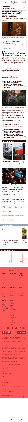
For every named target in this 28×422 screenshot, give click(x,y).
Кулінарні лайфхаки (3, 294)
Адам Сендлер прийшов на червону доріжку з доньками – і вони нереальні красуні (12, 69)
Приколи (12, 275)
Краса (20, 277)
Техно (11, 293)
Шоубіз (4, 273)
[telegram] (3, 220)
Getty (16, 184)
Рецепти (3, 289)
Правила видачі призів (13, 318)
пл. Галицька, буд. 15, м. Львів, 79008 (11, 387)
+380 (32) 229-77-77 (7, 368)
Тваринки (12, 277)
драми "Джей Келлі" (13, 57)
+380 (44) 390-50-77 (7, 373)
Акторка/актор (11, 215)
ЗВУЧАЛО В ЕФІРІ (22, 293)
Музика (3, 283)
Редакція (12, 324)
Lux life (4, 300)
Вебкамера (4, 306)
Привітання (12, 291)
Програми (4, 304)
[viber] (13, 220)
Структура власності (12, 306)
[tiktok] (19, 328)
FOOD (3, 287)
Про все (11, 289)
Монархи (3, 275)
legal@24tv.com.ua (6, 378)
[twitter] (10, 220)
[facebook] (6, 220)
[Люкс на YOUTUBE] (5, 2)
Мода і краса (21, 274)
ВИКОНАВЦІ (21, 291)
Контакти (12, 320)
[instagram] (8, 328)
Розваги (13, 273)
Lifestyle (13, 287)
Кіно (3, 215)
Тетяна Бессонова (5, 8)
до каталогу (14, 265)
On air (21, 287)
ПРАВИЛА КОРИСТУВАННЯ (13, 303)
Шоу (2, 279)
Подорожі (12, 295)
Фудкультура (4, 296)
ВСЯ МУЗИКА (21, 289)
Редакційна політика (12, 315)
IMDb (3, 38)
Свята (11, 281)
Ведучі (3, 302)
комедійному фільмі (19, 201)
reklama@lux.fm (6, 382)
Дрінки (3, 291)
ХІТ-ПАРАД (21, 295)
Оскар (5, 215)
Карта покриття (5, 308)
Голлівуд (17, 215)
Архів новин (12, 322)
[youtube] (23, 328)
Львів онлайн (4, 310)
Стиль (20, 279)
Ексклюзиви (4, 281)
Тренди (20, 281)
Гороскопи (12, 279)
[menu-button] (2, 2)
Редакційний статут (12, 312)
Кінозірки (22, 215)
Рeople (10, 49)
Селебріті (3, 277)
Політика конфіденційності (13, 309)
